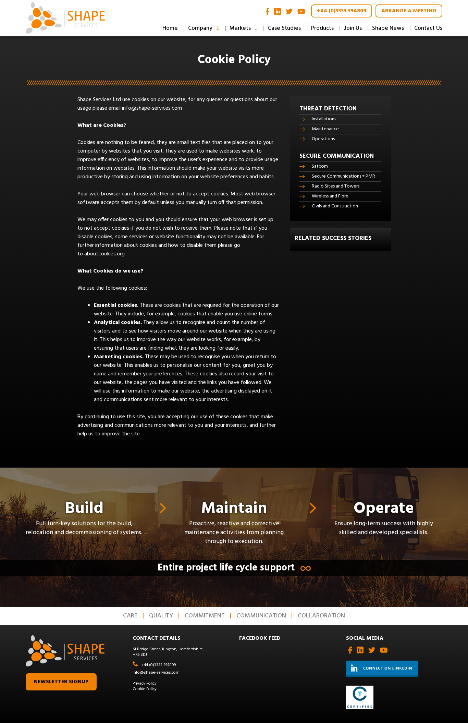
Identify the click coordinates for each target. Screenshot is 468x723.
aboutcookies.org (104, 254)
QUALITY (161, 616)
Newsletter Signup (61, 681)
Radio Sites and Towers (335, 186)
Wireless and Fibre (330, 196)
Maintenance (325, 129)
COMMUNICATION (261, 616)
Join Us (353, 28)
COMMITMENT (205, 616)
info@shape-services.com (152, 108)
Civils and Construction (335, 206)
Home (170, 28)
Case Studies (284, 28)
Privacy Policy (145, 683)
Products (322, 28)
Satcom (320, 166)
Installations (324, 119)
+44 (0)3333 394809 (341, 11)
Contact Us (428, 28)
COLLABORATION (321, 616)
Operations (323, 139)
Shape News (388, 28)
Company (200, 28)
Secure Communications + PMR (343, 176)
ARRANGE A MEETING (408, 11)
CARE (130, 616)
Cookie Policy (145, 689)
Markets (240, 28)
